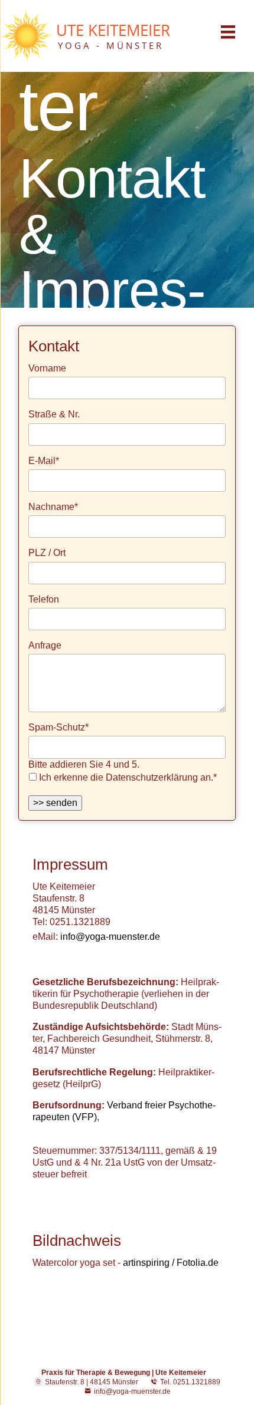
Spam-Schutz (58, 727)
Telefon (43, 599)
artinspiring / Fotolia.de (171, 1263)
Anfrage (44, 645)
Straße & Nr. (54, 414)
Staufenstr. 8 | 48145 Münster (90, 1382)
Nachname (53, 506)
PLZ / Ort (47, 553)
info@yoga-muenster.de (110, 937)
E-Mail (43, 460)
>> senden (55, 803)
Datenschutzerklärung (152, 777)
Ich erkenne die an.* (128, 777)
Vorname (47, 368)
